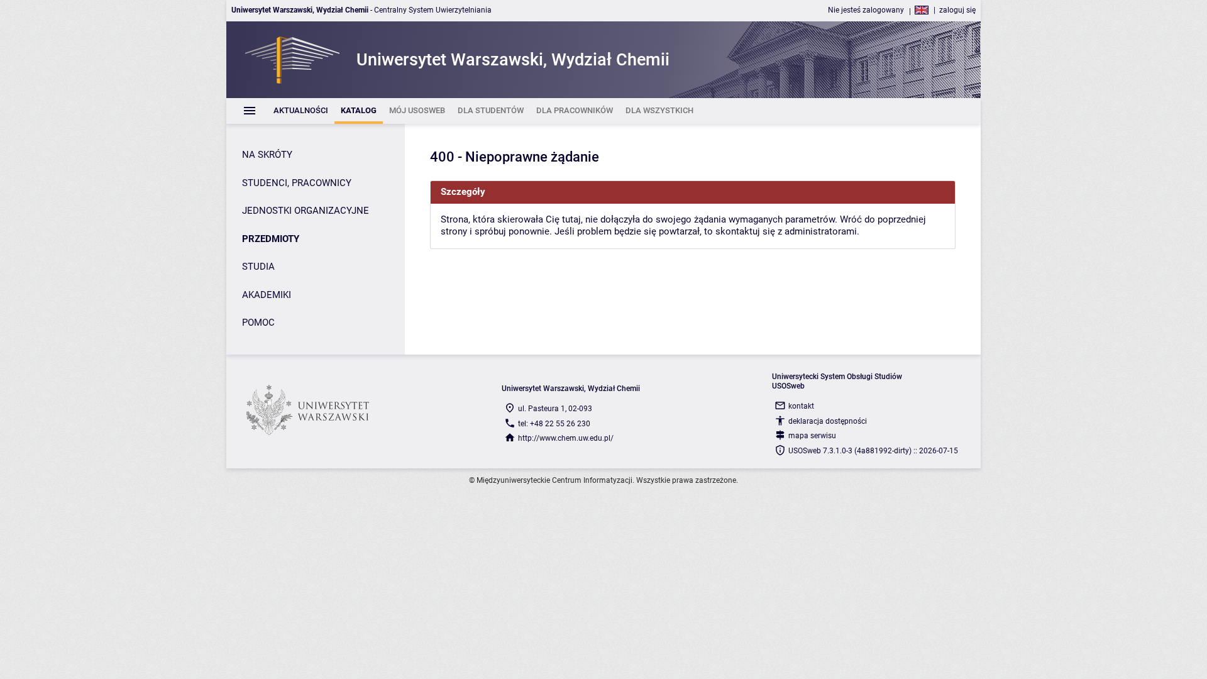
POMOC (258, 322)
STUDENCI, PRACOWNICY (296, 183)
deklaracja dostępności (827, 421)
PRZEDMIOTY (270, 239)
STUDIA (258, 266)
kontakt (801, 406)
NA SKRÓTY (267, 154)
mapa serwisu (812, 435)
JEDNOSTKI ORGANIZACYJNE (305, 210)
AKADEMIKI (266, 295)
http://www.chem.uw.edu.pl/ (566, 438)
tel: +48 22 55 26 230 (554, 423)
